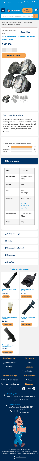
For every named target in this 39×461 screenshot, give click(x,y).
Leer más (5, 296)
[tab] (19, 161)
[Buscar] (35, 16)
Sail (15, 22)
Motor (20, 22)
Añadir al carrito (13, 55)
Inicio (3, 22)
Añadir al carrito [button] (26, 296)
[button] (34, 62)
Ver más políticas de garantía (25, 205)
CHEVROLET (9, 22)
